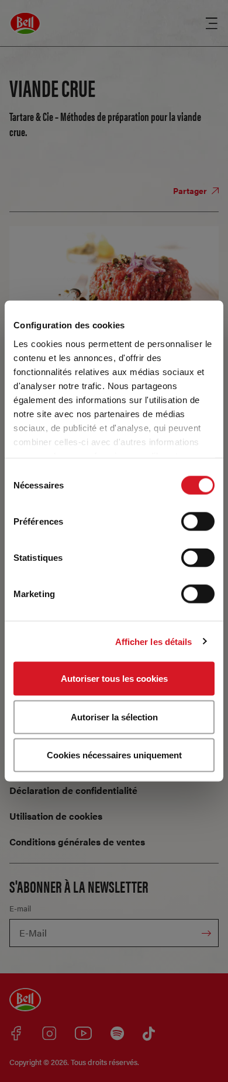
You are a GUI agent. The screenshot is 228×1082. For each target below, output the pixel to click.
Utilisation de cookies (55, 816)
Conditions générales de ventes (77, 841)
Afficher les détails (153, 641)
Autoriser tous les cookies (114, 679)
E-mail (20, 908)
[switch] (198, 521)
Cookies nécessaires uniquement (114, 755)
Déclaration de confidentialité (73, 790)
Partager (191, 190)
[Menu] (211, 23)
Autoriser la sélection (114, 717)
